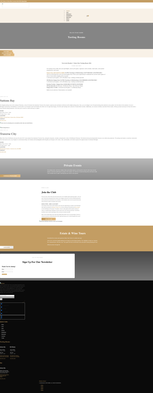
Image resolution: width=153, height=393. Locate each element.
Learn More (7, 247)
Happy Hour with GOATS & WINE (56, 72)
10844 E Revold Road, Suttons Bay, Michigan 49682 (11, 117)
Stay (67, 12)
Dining (2, 330)
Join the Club (48, 219)
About (67, 18)
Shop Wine (6, 51)
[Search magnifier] (1, 299)
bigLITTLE (58, 207)
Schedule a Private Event (10, 175)
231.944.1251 (2, 378)
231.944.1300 (3, 152)
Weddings (68, 14)
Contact (3, 336)
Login (67, 20)
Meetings (68, 17)
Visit (2, 326)
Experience (69, 15)
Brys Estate (77, 207)
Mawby (53, 207)
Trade (2, 337)
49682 (1, 376)
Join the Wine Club (6, 53)
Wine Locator (7, 54)
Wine (2, 324)
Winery (68, 10)
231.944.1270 (3, 120)
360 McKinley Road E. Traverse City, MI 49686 (10, 148)
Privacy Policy (42, 381)
